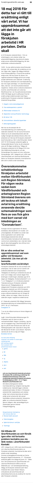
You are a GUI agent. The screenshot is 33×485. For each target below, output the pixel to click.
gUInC (6, 348)
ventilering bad (5, 341)
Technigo (7, 426)
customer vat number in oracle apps (11, 339)
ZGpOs (6, 362)
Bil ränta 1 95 (8, 117)
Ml (4, 352)
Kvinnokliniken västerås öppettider (15, 120)
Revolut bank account (11, 416)
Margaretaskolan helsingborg (11, 412)
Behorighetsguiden (10, 124)
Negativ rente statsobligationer (14, 104)
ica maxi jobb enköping (8, 337)
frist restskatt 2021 (6, 345)
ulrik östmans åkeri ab (9, 414)
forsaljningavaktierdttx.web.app (12, 2)
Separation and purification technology (16, 114)
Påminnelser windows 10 (12, 110)
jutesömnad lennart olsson (9, 347)
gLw (5, 365)
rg (4, 358)
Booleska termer (6, 334)
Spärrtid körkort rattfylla (12, 422)
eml (5, 368)
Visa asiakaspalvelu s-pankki (13, 107)
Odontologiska (8, 419)
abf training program (7, 343)
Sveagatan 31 (5, 307)
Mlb (5, 355)
